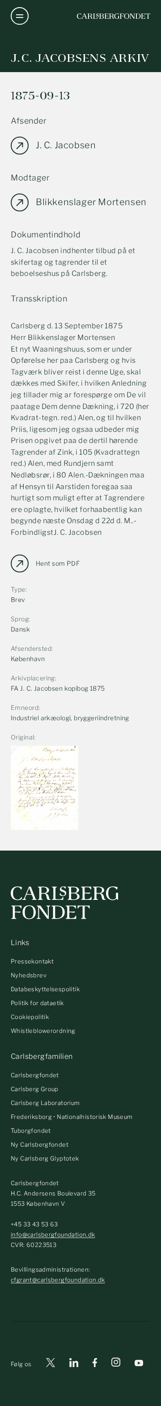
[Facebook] (95, 1364)
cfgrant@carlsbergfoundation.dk (58, 1279)
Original (22, 737)
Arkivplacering (33, 678)
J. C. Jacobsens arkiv (80, 58)
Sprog (20, 619)
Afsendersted (31, 648)
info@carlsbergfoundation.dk (53, 1234)
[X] (50, 1364)
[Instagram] (115, 1364)
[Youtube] (139, 1364)
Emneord (24, 707)
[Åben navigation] (20, 16)
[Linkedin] (73, 1364)
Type (18, 589)
